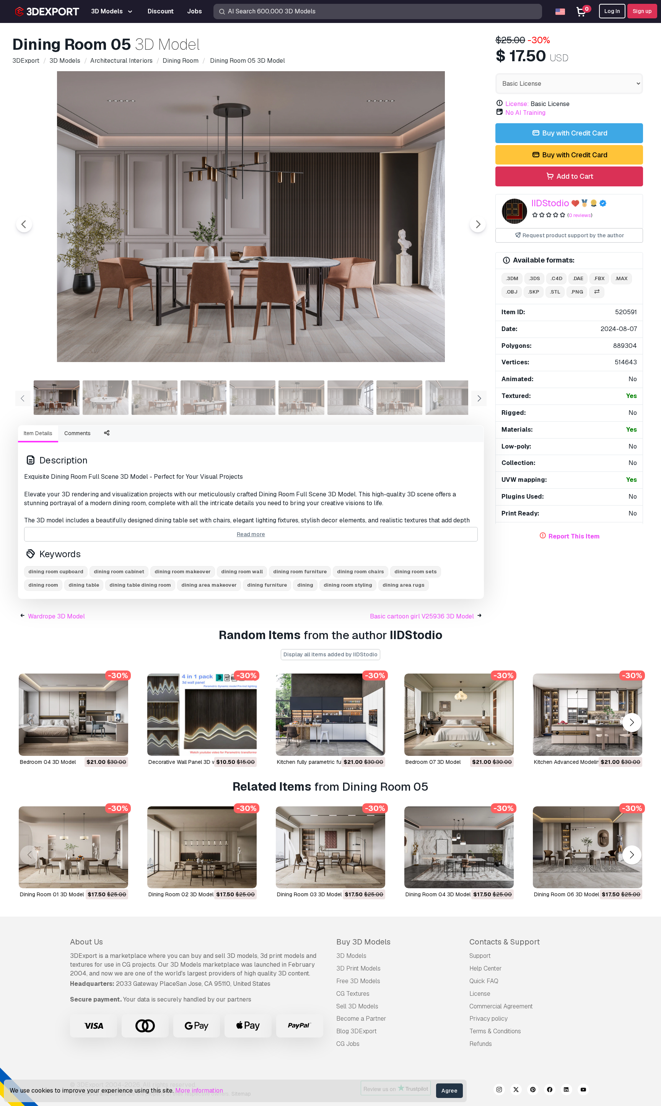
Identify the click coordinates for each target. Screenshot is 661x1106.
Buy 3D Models (363, 942)
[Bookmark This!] (117, 745)
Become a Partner (361, 1019)
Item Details (38, 433)
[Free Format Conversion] (596, 292)
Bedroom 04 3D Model (48, 762)
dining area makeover (209, 585)
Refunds (480, 1044)
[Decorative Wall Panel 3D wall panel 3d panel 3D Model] (202, 715)
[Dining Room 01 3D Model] (73, 847)
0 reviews (580, 215)
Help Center (485, 968)
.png (577, 292)
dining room (43, 585)
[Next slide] (478, 224)
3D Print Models (358, 968)
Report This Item (574, 536)
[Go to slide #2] (106, 397)
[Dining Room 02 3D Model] (202, 847)
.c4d (556, 278)
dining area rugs (404, 585)
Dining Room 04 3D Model (438, 894)
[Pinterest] (533, 1090)
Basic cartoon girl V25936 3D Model (422, 616)
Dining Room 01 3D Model (52, 894)
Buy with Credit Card (574, 133)
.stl (555, 292)
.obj (512, 292)
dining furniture (267, 585)
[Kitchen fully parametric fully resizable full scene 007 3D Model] (330, 715)
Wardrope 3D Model (56, 616)
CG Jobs (348, 1044)
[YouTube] (583, 1090)
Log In (612, 11)
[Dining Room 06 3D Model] (587, 847)
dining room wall (242, 571)
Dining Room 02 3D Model (180, 894)
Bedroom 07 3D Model (433, 762)
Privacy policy (488, 1019)
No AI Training (525, 113)
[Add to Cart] (101, 745)
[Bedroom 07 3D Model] (459, 715)
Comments (77, 433)
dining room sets (415, 571)
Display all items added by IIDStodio (330, 654)
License (479, 994)
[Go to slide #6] (301, 397)
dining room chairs (360, 571)
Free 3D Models (358, 981)
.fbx (599, 278)
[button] (631, 722)
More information (199, 1090)
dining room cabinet (119, 571)
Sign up (642, 11)
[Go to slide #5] (252, 397)
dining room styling (348, 585)
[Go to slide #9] (448, 397)
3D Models (351, 956)
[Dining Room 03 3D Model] (330, 847)
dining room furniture (300, 571)
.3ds (534, 278)
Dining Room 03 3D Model (309, 894)
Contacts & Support (504, 942)
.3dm (512, 278)
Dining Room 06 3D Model (566, 894)
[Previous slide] (24, 224)
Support (480, 956)
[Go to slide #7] (350, 397)
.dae (578, 278)
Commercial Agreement (501, 1006)
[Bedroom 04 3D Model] (73, 715)
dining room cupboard (55, 571)
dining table (83, 585)
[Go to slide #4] (203, 397)
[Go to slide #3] (154, 397)
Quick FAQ (483, 981)
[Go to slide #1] (57, 397)
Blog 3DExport (356, 1031)
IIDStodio (550, 203)
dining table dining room (140, 585)
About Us (86, 942)
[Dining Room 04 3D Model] (459, 847)
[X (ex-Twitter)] (516, 1090)
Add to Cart (574, 176)
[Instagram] (499, 1090)
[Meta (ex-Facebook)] (549, 1090)
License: (517, 104)
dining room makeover (183, 571)
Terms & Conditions (495, 1031)
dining (305, 585)
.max (621, 278)
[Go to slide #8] (399, 397)
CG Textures (353, 994)
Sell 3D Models (357, 1006)
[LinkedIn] (566, 1090)
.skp (533, 292)
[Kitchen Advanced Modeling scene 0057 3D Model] (587, 715)
